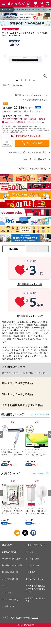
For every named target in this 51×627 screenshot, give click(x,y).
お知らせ (29, 552)
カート (5, 586)
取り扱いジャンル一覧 (12, 565)
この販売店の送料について (35, 100)
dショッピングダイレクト (35, 373)
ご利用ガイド (8, 606)
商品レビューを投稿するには (32, 169)
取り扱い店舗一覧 (10, 572)
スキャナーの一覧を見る (34, 159)
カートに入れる (32, 143)
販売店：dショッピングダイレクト (31, 95)
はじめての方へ (32, 565)
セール (16, 373)
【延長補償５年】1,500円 (29, 316)
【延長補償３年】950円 (29, 284)
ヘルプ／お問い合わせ (35, 545)
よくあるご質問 (32, 559)
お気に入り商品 (9, 552)
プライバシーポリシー (35, 579)
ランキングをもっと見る (40, 414)
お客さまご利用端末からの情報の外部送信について (35, 589)
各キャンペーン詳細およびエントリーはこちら (24, 122)
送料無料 (6, 373)
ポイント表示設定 (10, 600)
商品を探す (7, 545)
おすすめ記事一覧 (10, 579)
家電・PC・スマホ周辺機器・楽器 (31, 9)
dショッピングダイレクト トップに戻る (27, 152)
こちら (35, 617)
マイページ (7, 593)
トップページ (6, 9)
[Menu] (3, 3)
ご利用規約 (30, 572)
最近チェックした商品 (12, 559)
